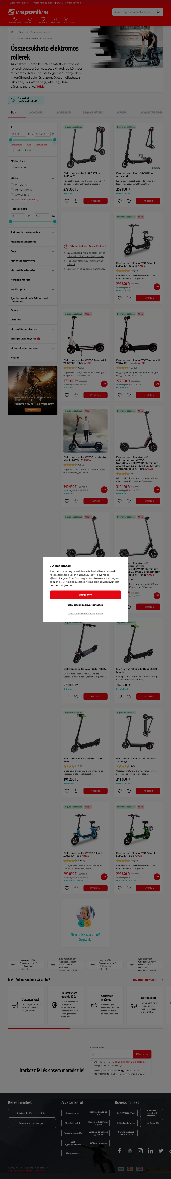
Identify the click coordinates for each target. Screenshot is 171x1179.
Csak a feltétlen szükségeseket (85, 613)
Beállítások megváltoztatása (85, 604)
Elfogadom (85, 594)
